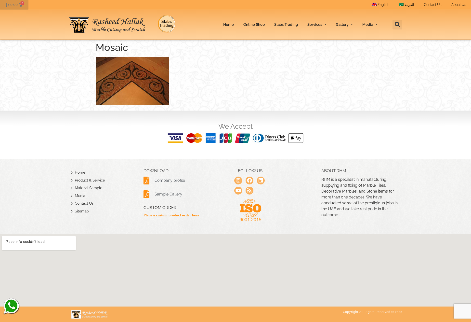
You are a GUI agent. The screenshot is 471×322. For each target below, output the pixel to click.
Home (228, 24)
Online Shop (254, 24)
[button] (397, 24)
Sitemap (82, 211)
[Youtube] (238, 191)
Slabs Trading (286, 24)
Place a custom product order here (171, 215)
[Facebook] (249, 180)
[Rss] (249, 191)
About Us (458, 5)
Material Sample (88, 188)
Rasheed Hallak (11, 306)
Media (80, 196)
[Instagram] (238, 180)
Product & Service (90, 180)
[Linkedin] (261, 180)
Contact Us (433, 5)
